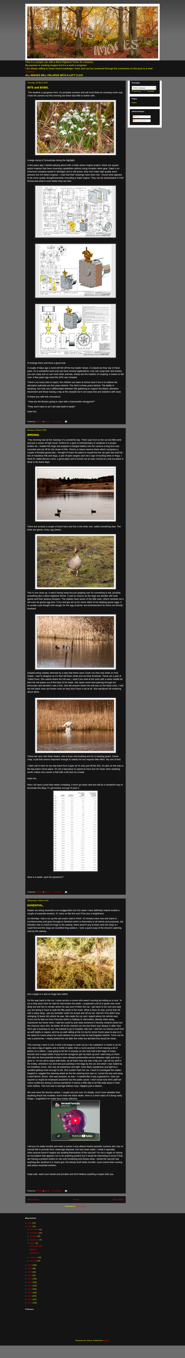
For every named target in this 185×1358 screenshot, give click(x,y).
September (34, 1240)
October (33, 1236)
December (34, 1229)
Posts (137, 117)
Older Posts (118, 1199)
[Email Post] (65, 421)
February (34, 1257)
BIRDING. (33, 434)
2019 (30, 1268)
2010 (30, 1299)
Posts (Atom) (81, 1206)
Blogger (106, 1340)
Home (76, 1199)
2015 (30, 1282)
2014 (30, 1286)
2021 (30, 1226)
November (34, 1233)
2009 (30, 1303)
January (33, 1261)
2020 (30, 1265)
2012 (30, 1293)
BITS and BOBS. (38, 87)
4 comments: (56, 421)
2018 (30, 1272)
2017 (30, 1275)
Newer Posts (33, 1199)
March (33, 1243)
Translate (150, 91)
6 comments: (56, 892)
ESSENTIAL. (35, 905)
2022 (30, 1223)
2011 (30, 1296)
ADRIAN (29, 71)
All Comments (140, 121)
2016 (30, 1279)
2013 (30, 1289)
